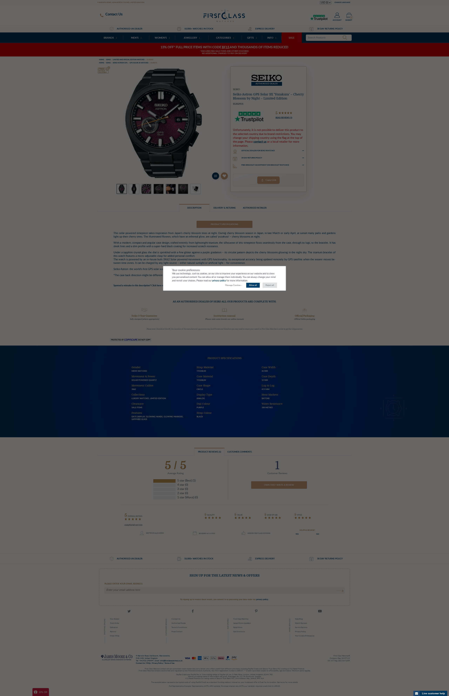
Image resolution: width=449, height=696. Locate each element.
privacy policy (219, 281)
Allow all (253, 285)
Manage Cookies (232, 285)
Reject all (270, 285)
